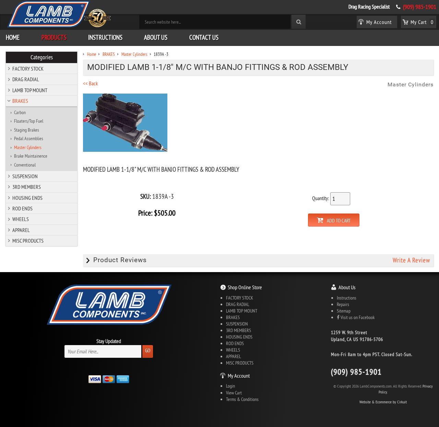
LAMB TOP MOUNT (29, 90)
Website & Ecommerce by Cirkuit (383, 401)
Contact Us (203, 37)
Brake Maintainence (30, 156)
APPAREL (21, 230)
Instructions (105, 37)
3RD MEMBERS (26, 186)
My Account (239, 375)
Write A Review (411, 260)
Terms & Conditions (242, 399)
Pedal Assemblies (28, 138)
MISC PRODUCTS (28, 240)
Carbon (20, 112)
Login (230, 386)
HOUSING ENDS (27, 197)
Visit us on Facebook (357, 317)
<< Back (90, 83)
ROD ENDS (22, 208)
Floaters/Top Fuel (28, 121)
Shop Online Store (245, 287)
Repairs (343, 304)
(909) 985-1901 (419, 7)
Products (54, 37)
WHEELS (20, 219)
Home (13, 37)
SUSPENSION (25, 176)
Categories (42, 57)
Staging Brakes (26, 130)
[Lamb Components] (58, 14)
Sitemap (344, 311)
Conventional (25, 165)
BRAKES (20, 100)
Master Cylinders (27, 147)
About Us (155, 37)
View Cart (234, 393)
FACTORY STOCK (28, 68)
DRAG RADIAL (25, 79)
